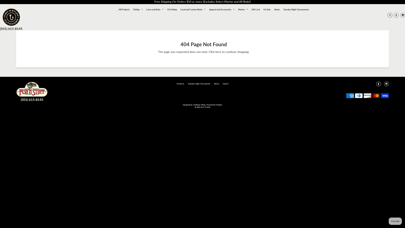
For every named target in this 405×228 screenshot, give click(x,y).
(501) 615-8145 (11, 28)
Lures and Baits (153, 9)
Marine (241, 9)
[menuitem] (124, 9)
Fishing (136, 9)
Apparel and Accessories (220, 9)
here (218, 52)
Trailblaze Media (199, 105)
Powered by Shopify (214, 105)
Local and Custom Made (192, 9)
